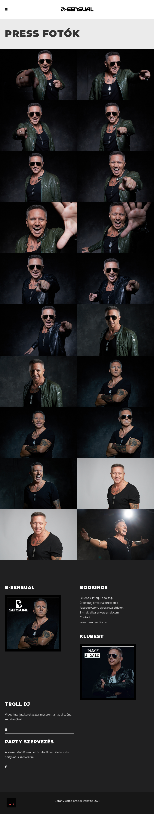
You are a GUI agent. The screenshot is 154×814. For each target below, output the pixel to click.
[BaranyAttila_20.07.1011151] (115, 534)
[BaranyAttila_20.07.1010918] (38, 278)
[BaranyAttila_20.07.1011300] (38, 534)
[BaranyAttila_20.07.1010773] (115, 125)
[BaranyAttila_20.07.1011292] (115, 483)
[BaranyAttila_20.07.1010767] (38, 176)
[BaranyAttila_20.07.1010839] (115, 176)
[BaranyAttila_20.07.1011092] (115, 381)
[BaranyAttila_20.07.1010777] (38, 125)
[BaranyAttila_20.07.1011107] (115, 432)
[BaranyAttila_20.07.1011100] (38, 432)
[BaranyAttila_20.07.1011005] (38, 381)
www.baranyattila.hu (93, 622)
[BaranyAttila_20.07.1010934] (38, 330)
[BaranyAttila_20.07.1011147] (38, 483)
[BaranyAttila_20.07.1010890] (115, 227)
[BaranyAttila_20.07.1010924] (115, 278)
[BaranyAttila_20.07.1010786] (115, 74)
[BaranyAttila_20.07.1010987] (115, 330)
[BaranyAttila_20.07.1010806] (38, 74)
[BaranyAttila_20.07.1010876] (38, 227)
